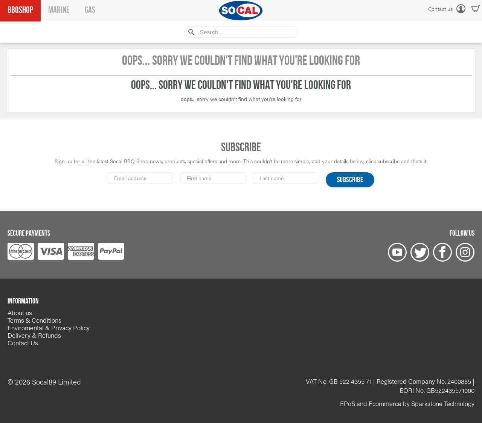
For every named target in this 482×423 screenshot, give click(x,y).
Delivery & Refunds (34, 335)
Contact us (440, 8)
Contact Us (23, 342)
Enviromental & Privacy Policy (49, 327)
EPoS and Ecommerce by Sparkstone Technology (407, 403)
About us (20, 312)
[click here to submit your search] (190, 32)
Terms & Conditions (34, 320)
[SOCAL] (241, 10)
